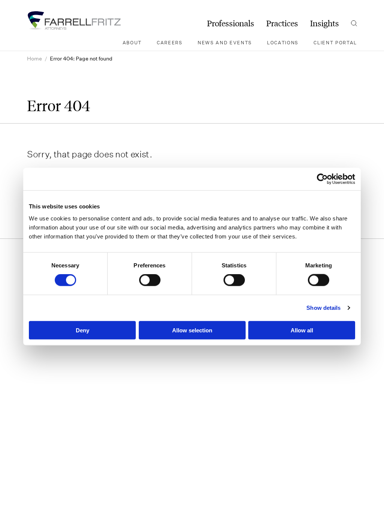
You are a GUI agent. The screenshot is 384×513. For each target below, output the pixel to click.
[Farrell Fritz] (74, 20)
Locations (282, 42)
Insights (324, 23)
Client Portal (335, 42)
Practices (282, 23)
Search (354, 23)
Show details (323, 308)
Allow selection (192, 330)
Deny (82, 330)
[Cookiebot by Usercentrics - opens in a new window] (322, 179)
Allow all (302, 330)
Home (34, 58)
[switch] (149, 280)
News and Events (225, 42)
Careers (170, 42)
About (132, 42)
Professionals (230, 23)
